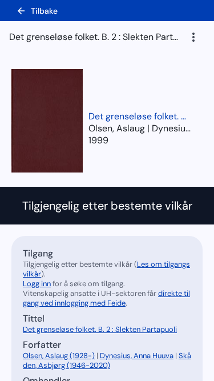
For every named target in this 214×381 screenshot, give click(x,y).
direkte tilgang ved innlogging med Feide (106, 298)
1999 (98, 140)
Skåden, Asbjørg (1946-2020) (107, 360)
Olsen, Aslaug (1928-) (59, 355)
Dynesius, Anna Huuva (136, 355)
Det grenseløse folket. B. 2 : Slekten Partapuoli (139, 116)
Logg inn (37, 283)
